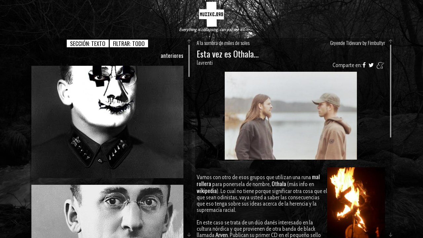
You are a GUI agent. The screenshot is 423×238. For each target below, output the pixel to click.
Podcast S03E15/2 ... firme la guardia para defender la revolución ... (107, 122)
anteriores (172, 55)
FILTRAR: (129, 43)
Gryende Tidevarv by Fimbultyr (357, 42)
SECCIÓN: (87, 43)
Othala (279, 183)
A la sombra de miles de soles (223, 42)
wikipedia (207, 190)
